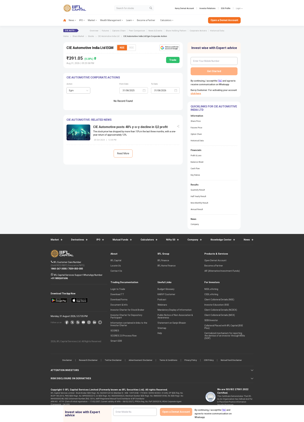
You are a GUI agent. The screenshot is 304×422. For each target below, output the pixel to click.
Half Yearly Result (198, 196)
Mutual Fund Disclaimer (231, 360)
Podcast (162, 299)
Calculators (165, 20)
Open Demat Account (215, 260)
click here (196, 93)
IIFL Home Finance (167, 265)
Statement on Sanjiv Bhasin (172, 323)
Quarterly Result (198, 190)
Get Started (214, 71)
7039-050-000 (75, 268)
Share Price (196, 121)
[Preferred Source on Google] (169, 48)
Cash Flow (195, 168)
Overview (94, 31)
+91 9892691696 (59, 278)
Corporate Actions (198, 31)
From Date (123, 84)
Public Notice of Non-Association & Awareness (175, 316)
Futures (105, 31)
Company (195, 224)
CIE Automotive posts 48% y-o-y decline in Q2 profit (130, 127)
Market (91, 20)
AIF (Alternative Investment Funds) (222, 271)
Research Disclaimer (88, 360)
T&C (220, 81)
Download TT (117, 294)
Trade (172, 59)
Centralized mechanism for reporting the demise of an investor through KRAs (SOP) (224, 335)
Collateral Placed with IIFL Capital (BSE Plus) (223, 326)
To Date (154, 84)
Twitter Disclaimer (113, 360)
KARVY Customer (166, 294)
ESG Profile (225, 8)
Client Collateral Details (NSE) (219, 299)
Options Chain (119, 31)
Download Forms (119, 299)
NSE (122, 47)
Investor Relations (207, 8)
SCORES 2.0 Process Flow (124, 335)
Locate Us (116, 265)
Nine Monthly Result (199, 203)
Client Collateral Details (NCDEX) (220, 310)
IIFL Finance (163, 260)
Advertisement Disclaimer (140, 360)
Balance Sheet (197, 162)
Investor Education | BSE (216, 305)
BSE (131, 47)
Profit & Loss (196, 155)
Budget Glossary (166, 289)
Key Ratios (195, 175)
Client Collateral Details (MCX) (219, 315)
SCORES (115, 330)
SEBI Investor (211, 320)
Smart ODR (116, 341)
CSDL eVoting (211, 294)
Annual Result (197, 209)
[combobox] (78, 90)
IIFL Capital (116, 260)
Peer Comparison (137, 31)
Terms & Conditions (168, 360)
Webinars (162, 305)
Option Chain (196, 134)
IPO (81, 20)
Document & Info (119, 305)
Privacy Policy (190, 360)
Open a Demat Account (224, 20)
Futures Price (196, 128)
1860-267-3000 (58, 268)
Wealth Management (110, 20)
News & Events (155, 31)
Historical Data (217, 31)
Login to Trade (118, 289)
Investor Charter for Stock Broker (127, 310)
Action (69, 84)
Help (160, 333)
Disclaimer (67, 360)
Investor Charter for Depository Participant (126, 316)
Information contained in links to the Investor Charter (129, 324)
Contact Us (116, 271)
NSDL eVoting (211, 289)
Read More (123, 153)
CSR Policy (209, 360)
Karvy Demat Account (184, 8)
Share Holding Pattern (176, 31)
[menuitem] (66, 20)
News (71, 20)
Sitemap (162, 328)
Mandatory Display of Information (175, 310)
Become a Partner (146, 20)
